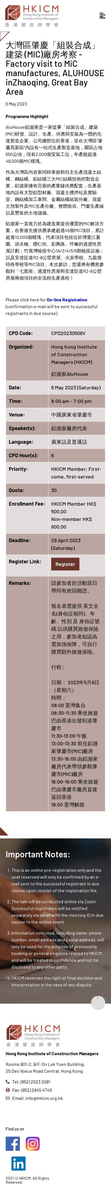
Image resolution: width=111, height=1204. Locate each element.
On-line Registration (67, 299)
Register (65, 564)
